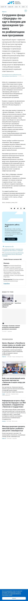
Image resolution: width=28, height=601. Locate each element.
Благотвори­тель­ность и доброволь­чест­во (11, 74)
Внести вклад (11, 239)
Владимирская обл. (9, 246)
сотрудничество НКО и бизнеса (9, 250)
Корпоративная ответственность (9, 76)
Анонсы (4, 421)
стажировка (20, 250)
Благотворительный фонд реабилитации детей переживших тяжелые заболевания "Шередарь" (12, 254)
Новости (4, 11)
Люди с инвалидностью (17, 356)
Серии (3, 394)
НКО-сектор (14, 421)
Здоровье (10, 331)
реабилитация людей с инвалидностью (14, 249)
